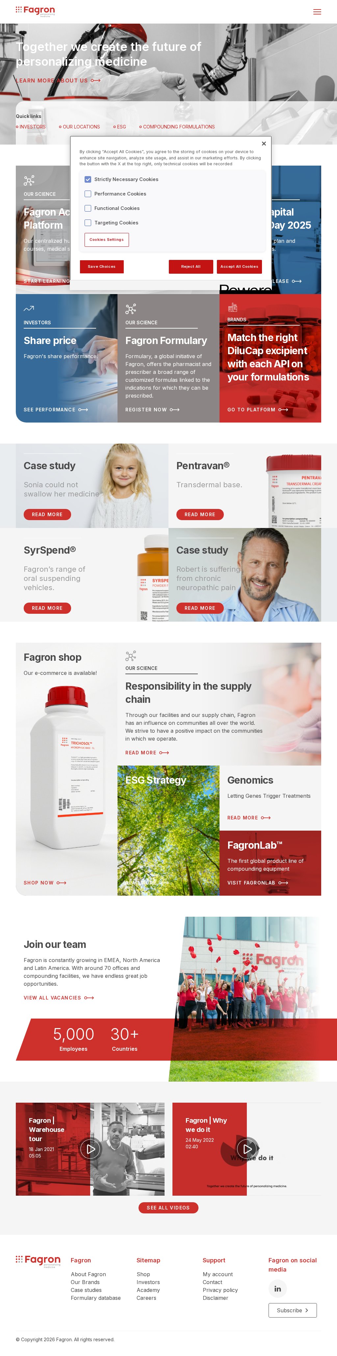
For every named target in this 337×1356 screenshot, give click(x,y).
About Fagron (88, 1274)
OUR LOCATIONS (81, 126)
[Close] (264, 143)
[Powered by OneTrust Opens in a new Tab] (244, 286)
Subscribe (289, 1310)
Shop (143, 1274)
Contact (212, 1282)
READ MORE (47, 514)
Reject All (191, 266)
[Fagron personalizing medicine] (38, 1287)
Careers (146, 1298)
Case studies (86, 1290)
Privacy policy (220, 1290)
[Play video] (90, 1149)
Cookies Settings (107, 239)
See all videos (168, 1207)
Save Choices (102, 266)
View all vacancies (52, 997)
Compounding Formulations (179, 126)
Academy (148, 1290)
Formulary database (96, 1298)
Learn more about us (52, 80)
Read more (200, 514)
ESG (121, 126)
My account (218, 1274)
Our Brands (85, 1282)
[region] (171, 213)
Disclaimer (215, 1298)
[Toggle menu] (317, 11)
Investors (33, 126)
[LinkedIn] (278, 1288)
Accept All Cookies (239, 266)
